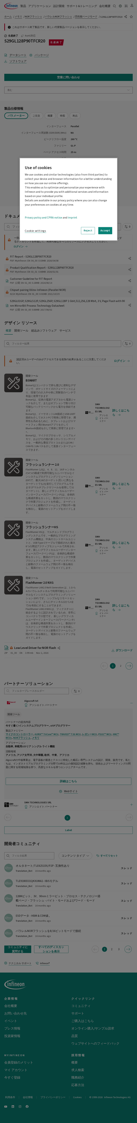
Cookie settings (35, 231)
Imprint (72, 217)
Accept (105, 230)
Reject (88, 230)
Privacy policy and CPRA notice (43, 217)
